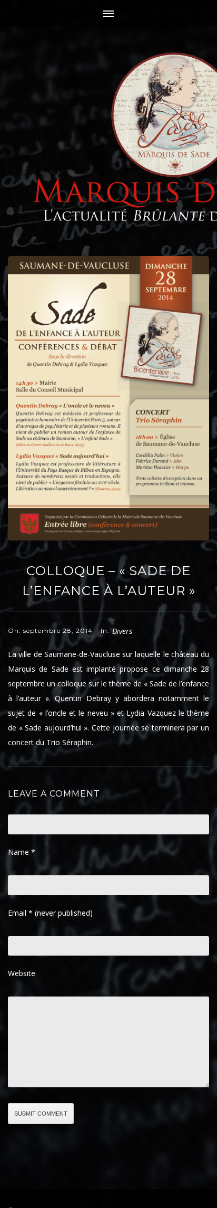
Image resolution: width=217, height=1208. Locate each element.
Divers (122, 631)
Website (21, 973)
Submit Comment (40, 1113)
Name (21, 852)
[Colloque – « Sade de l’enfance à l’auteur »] (108, 538)
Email (50, 913)
